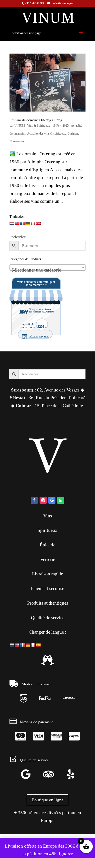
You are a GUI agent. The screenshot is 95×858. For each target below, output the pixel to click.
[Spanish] (38, 224)
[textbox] (47, 270)
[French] (22, 224)
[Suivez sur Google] (51, 500)
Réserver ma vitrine (39, 336)
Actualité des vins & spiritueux (46, 133)
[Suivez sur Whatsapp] (60, 500)
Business (73, 133)
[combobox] (48, 267)
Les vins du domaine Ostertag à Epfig (36, 120)
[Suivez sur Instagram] (43, 500)
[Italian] (33, 224)
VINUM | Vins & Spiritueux (32, 125)
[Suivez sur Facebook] (34, 500)
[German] (27, 224)
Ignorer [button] (66, 853)
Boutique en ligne (47, 799)
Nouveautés (17, 141)
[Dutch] (12, 224)
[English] (17, 224)
